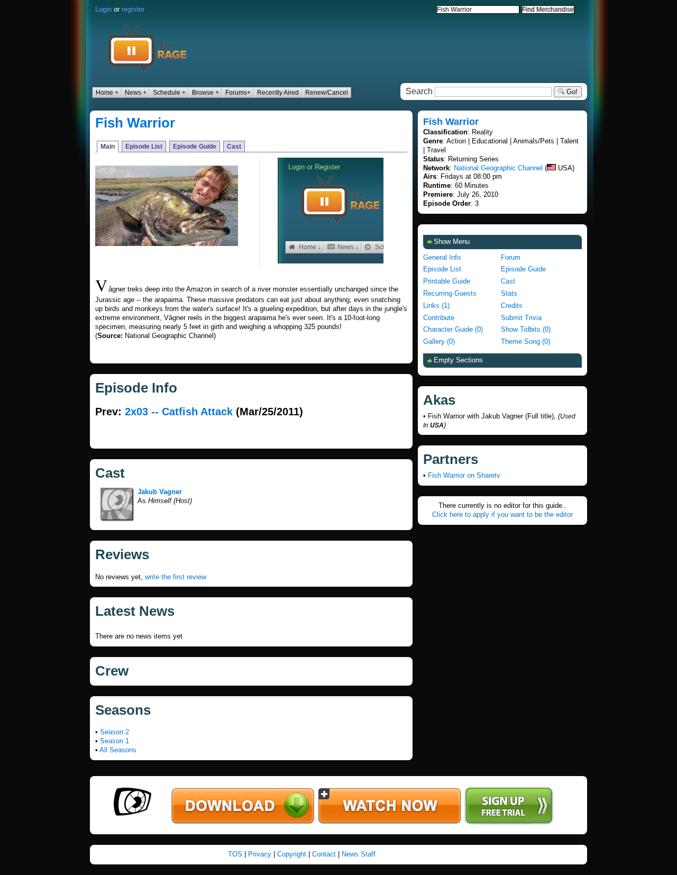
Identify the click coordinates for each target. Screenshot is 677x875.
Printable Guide (446, 281)
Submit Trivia (521, 318)
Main (107, 146)
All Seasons (117, 750)
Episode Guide (194, 146)
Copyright (291, 854)
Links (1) (436, 305)
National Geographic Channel (498, 168)
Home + (107, 92)
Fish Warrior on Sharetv (464, 475)
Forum (510, 257)
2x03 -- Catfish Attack (179, 411)
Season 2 (114, 732)
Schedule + (169, 92)
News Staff (359, 854)
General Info (442, 257)
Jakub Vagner (160, 492)
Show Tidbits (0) (526, 329)
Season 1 (114, 741)
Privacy (259, 854)
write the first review (175, 577)
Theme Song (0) (525, 341)
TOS (235, 854)
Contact (324, 854)
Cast (234, 146)
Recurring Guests (450, 293)
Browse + (205, 92)
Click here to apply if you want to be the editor (502, 514)
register (133, 9)
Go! (571, 92)
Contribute (438, 318)
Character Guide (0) (453, 329)
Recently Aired (278, 92)
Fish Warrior (135, 123)
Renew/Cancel (326, 92)
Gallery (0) (439, 341)
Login (103, 9)
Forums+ (238, 92)
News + (136, 92)
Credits (512, 305)
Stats (509, 293)
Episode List (143, 146)
